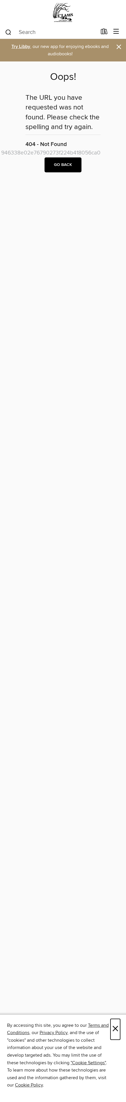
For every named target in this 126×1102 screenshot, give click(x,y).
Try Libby (20, 47)
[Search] (8, 32)
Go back (63, 164)
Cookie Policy (29, 1085)
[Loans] (104, 33)
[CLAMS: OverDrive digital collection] (63, 12)
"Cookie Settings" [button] (88, 1063)
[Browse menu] (116, 32)
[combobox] (50, 32)
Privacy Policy (53, 1033)
